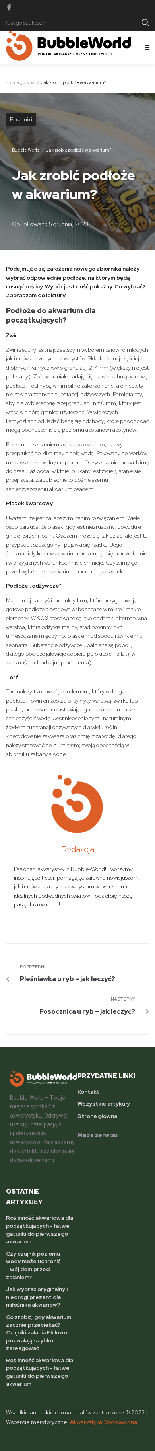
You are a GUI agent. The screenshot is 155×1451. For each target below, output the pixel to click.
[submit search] (145, 22)
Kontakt (88, 1091)
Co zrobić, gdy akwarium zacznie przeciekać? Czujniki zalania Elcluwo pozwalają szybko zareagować (38, 1332)
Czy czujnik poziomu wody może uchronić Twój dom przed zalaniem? (33, 1265)
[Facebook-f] (9, 7)
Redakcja (77, 849)
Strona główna (20, 82)
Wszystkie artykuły (104, 1103)
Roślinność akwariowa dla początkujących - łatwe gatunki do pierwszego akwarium (39, 1229)
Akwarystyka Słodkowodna (103, 1422)
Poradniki (21, 119)
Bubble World (26, 150)
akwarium (93, 444)
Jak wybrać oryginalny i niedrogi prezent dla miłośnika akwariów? (37, 1296)
